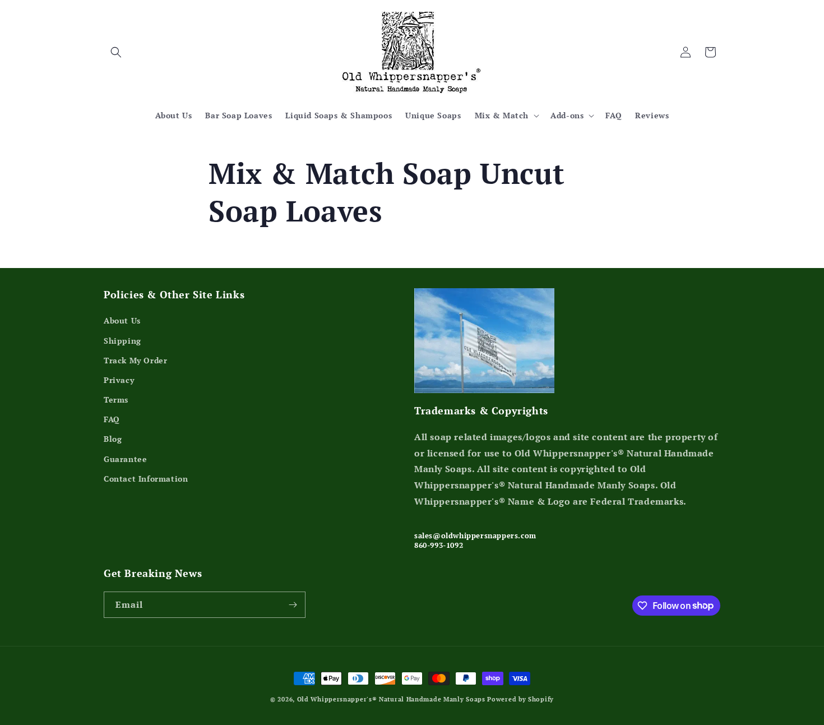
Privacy (119, 380)
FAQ (112, 419)
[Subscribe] (292, 605)
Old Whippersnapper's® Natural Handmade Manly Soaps (391, 699)
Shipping (122, 340)
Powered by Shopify (520, 699)
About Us (122, 320)
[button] (116, 52)
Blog (113, 438)
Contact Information (146, 478)
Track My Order (135, 360)
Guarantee (125, 459)
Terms (116, 399)
